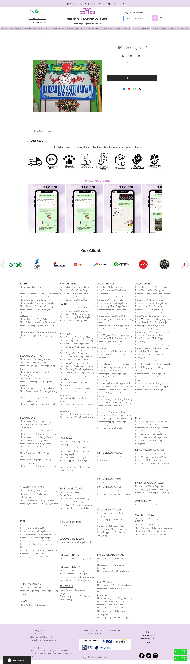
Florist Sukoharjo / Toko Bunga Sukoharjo (115, 418)
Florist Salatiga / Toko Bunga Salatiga (113, 363)
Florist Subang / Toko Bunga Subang (75, 388)
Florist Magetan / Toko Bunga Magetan (152, 290)
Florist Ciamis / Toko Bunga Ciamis (74, 350)
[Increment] (136, 68)
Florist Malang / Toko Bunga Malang (150, 315)
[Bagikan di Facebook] (124, 89)
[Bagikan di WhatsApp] (134, 89)
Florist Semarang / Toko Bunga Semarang (115, 367)
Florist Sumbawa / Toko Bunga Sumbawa (152, 463)
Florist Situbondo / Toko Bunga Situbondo (153, 293)
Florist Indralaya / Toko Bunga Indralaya (37, 500)
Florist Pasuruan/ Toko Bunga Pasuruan (152, 347)
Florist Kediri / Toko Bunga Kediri (149, 309)
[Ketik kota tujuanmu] (155, 18)
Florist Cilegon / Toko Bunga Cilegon (75, 307)
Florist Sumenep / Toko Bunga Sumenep (152, 373)
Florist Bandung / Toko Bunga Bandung (76, 340)
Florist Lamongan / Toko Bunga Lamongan (153, 344)
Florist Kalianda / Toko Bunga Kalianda (76, 457)
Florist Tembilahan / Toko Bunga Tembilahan (39, 534)
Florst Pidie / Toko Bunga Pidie (33, 319)
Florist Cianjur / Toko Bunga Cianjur (75, 353)
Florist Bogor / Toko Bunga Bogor (74, 290)
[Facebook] (142, 655)
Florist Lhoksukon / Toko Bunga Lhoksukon (38, 331)
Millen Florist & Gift (86, 19)
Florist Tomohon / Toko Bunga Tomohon (77, 576)
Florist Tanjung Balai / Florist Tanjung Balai (38, 404)
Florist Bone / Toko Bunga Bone (110, 604)
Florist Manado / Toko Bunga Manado (76, 570)
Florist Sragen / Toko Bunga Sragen (112, 373)
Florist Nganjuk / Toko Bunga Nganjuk (151, 322)
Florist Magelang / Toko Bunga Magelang (114, 335)
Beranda (36, 34)
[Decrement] (128, 68)
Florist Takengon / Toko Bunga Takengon (37, 299)
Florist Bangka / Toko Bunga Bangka (75, 498)
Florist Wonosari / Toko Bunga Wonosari (114, 386)
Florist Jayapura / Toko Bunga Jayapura (151, 524)
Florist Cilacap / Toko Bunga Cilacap (112, 306)
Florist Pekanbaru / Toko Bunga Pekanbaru (38, 524)
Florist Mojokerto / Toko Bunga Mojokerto (153, 319)
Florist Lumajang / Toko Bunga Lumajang (77, 417)
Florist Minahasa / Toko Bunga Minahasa (77, 573)
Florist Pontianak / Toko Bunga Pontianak (115, 490)
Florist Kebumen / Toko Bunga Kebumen (114, 325)
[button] (42, 28)
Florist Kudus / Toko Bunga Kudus (111, 338)
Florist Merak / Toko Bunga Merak (74, 310)
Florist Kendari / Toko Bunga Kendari (75, 542)
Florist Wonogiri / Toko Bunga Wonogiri (114, 383)
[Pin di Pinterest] (129, 89)
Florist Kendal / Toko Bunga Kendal (112, 428)
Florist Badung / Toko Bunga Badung (151, 421)
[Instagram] (155, 655)
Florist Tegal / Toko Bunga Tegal (110, 287)
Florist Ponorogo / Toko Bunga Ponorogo (153, 331)
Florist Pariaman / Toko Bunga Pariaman (37, 437)
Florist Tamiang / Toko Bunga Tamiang (36, 306)
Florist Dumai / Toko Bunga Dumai (35, 531)
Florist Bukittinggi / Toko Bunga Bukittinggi (38, 430)
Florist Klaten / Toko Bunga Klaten (111, 389)
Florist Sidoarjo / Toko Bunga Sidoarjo (151, 287)
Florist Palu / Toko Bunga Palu (72, 525)
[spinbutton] (132, 68)
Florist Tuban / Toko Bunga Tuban (149, 351)
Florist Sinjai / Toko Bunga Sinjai (110, 601)
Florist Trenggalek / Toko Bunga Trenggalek (153, 363)
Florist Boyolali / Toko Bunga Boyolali (113, 303)
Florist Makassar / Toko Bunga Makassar (114, 585)
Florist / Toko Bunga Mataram (152, 456)
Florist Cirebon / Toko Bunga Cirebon (76, 356)
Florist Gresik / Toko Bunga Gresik (149, 299)
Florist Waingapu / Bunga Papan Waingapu (153, 492)
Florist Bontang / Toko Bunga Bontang (113, 529)
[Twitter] (148, 655)
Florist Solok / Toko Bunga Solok (34, 440)
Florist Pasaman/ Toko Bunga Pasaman (37, 443)
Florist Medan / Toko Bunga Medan (35, 359)
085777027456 (97, 630)
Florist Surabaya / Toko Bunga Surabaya (152, 296)
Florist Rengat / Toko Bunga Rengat (35, 537)
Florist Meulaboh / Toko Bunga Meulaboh (38, 303)
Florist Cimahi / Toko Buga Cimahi (74, 359)
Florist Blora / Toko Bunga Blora (110, 299)
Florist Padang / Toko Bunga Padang (35, 421)
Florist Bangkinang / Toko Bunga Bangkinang (39, 540)
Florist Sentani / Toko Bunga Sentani (150, 531)
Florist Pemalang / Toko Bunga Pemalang (114, 351)
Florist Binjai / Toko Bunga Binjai (34, 362)
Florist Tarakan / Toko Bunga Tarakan (113, 482)
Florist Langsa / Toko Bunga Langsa (35, 309)
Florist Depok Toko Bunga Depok (74, 293)
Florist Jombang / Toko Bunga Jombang (152, 360)
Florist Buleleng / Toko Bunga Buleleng (151, 437)
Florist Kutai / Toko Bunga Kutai (110, 525)
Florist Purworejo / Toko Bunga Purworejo (115, 399)
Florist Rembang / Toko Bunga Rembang (114, 360)
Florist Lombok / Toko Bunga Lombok (151, 453)
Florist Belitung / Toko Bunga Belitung (76, 504)
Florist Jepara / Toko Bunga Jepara (111, 412)
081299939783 (113, 630)
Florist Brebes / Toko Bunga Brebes (112, 315)
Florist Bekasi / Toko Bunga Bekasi (74, 299)
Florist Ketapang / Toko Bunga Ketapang (114, 494)
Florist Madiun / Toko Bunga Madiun (151, 312)
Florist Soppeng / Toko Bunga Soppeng (113, 617)
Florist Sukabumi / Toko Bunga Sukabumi (77, 404)
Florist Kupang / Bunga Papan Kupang (151, 489)
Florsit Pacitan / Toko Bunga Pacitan (150, 328)
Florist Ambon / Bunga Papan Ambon (151, 486)
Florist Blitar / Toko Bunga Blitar (148, 335)
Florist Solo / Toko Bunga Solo (110, 370)
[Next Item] (155, 208)
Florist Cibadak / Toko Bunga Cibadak (76, 414)
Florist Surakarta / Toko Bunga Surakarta (114, 415)
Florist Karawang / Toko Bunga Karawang (77, 369)
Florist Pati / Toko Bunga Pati (109, 341)
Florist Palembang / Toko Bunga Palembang (38, 490)
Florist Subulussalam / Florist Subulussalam (38, 322)
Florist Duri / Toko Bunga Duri (33, 528)
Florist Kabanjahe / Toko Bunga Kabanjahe (38, 388)
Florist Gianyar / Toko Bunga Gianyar (151, 434)
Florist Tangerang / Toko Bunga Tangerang (78, 296)
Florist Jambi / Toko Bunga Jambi (34, 604)
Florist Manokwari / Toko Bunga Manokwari (153, 528)
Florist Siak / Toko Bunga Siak (32, 553)
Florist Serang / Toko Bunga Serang (75, 314)
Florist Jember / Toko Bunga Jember (150, 306)
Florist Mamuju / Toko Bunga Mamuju (76, 558)
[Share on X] (140, 89)
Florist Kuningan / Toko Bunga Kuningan (77, 366)
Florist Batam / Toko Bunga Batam (35, 587)
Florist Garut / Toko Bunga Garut (74, 362)
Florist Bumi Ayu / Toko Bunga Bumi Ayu (114, 402)
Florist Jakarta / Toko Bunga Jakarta (75, 287)
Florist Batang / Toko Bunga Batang (112, 296)
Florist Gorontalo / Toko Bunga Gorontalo (153, 504)
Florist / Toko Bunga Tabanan (151, 427)
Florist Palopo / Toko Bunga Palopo (112, 607)
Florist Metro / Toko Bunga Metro (74, 447)
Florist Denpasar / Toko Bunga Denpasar (152, 430)
